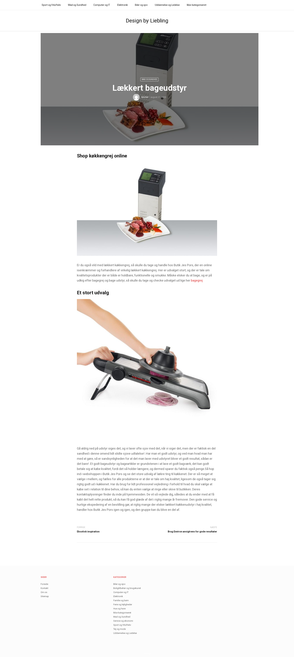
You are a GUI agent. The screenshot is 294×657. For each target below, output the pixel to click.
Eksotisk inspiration (88, 531)
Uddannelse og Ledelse (167, 5)
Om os (44, 592)
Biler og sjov (141, 5)
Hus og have (119, 608)
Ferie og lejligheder (122, 604)
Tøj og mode (119, 629)
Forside (44, 584)
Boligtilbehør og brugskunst (127, 588)
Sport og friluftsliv (51, 5)
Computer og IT (101, 5)
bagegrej (197, 280)
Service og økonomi (123, 621)
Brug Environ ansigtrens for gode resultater (192, 531)
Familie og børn (121, 600)
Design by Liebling (147, 20)
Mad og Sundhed (77, 5)
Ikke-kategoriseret (196, 5)
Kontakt (44, 588)
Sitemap (45, 596)
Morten (144, 97)
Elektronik (122, 5)
